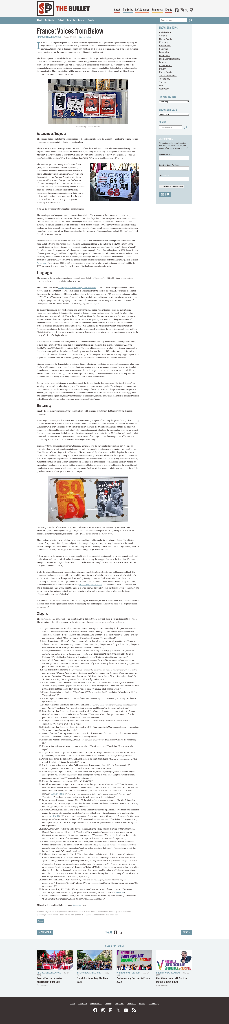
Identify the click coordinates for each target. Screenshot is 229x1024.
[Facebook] (177, 10)
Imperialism (164, 52)
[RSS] (191, 10)
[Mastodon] (111, 1010)
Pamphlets (157, 10)
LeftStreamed (142, 10)
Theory (162, 82)
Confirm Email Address (169, 165)
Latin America (165, 65)
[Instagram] (182, 10)
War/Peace (164, 89)
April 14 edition (57, 793)
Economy (163, 42)
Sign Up (165, 195)
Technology (164, 79)
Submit (61, 20)
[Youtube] (126, 1010)
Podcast (108, 1004)
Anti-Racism (165, 32)
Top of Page (154, 1004)
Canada (163, 36)
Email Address (165, 154)
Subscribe (71, 20)
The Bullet (128, 10)
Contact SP (131, 1004)
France (40, 921)
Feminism (163, 49)
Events (168, 10)
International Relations (49, 37)
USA (161, 85)
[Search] (190, 20)
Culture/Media (165, 39)
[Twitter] (186, 10)
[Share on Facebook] (115, 932)
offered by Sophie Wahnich (90, 584)
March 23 (120, 892)
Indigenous (164, 55)
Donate (91, 20)
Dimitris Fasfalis (85, 37)
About (117, 10)
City (164, 175)
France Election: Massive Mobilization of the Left (49, 980)
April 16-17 (54, 816)
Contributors (50, 20)
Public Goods (165, 72)
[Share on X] (121, 932)
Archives (81, 20)
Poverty (162, 69)
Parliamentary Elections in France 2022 (133, 980)
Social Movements (168, 75)
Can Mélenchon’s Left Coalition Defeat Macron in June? (171, 980)
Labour (162, 62)
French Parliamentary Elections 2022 (92, 980)
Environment (165, 46)
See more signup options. (177, 148)
